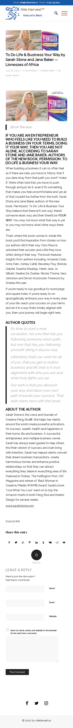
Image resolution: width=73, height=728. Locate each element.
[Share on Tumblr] (43, 542)
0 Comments (29, 70)
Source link (13, 521)
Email (52, 602)
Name (52, 588)
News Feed (48, 70)
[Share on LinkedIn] (36, 542)
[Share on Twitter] (16, 542)
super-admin (12, 75)
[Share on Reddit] (57, 542)
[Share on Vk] (50, 542)
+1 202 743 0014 (53, 2)
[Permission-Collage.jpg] (32, 40)
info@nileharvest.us (29, 2)
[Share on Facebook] (9, 542)
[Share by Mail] (64, 542)
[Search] (54, 13)
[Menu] (63, 13)
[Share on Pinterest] (29, 542)
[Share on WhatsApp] (22, 542)
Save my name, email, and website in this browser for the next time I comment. (33, 632)
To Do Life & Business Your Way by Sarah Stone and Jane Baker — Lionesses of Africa (35, 59)
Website (53, 616)
